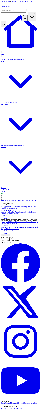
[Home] (20, 50)
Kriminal (3, 188)
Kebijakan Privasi (6, 408)
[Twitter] (20, 321)
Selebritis (13, 145)
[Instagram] (20, 360)
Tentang (3, 1)
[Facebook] (20, 282)
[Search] (26, 10)
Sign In (3, 54)
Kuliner (7, 145)
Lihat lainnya (5, 235)
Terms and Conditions (17, 1)
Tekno (18, 145)
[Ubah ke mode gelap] (1, 56)
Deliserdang (4, 102)
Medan (12, 59)
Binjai (10, 102)
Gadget (3, 145)
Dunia (3, 59)
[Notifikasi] (1, 52)
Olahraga (27, 59)
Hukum (7, 405)
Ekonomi (21, 59)
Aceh (16, 59)
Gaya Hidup (32, 200)
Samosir (14, 102)
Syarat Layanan (17, 408)
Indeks (8, 1)
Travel (22, 145)
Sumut (8, 200)
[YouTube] (20, 399)
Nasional (7, 59)
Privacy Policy (29, 1)
